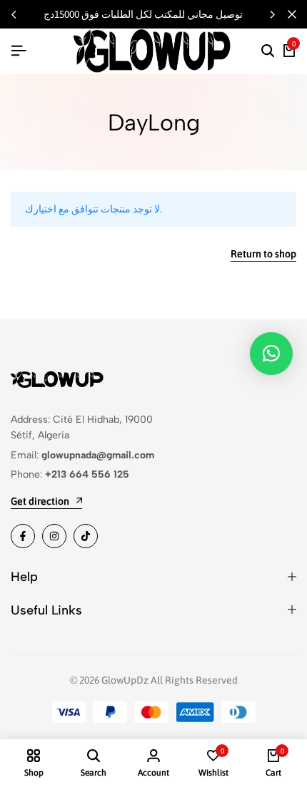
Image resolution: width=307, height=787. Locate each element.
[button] (272, 14)
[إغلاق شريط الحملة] (292, 14)
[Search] (267, 51)
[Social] (23, 536)
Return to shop (263, 254)
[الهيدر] (18, 50)
